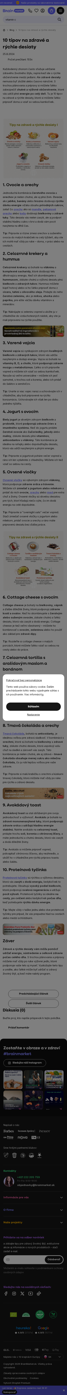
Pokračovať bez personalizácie (24, 680)
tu (42, 694)
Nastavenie (33, 714)
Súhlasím (33, 706)
